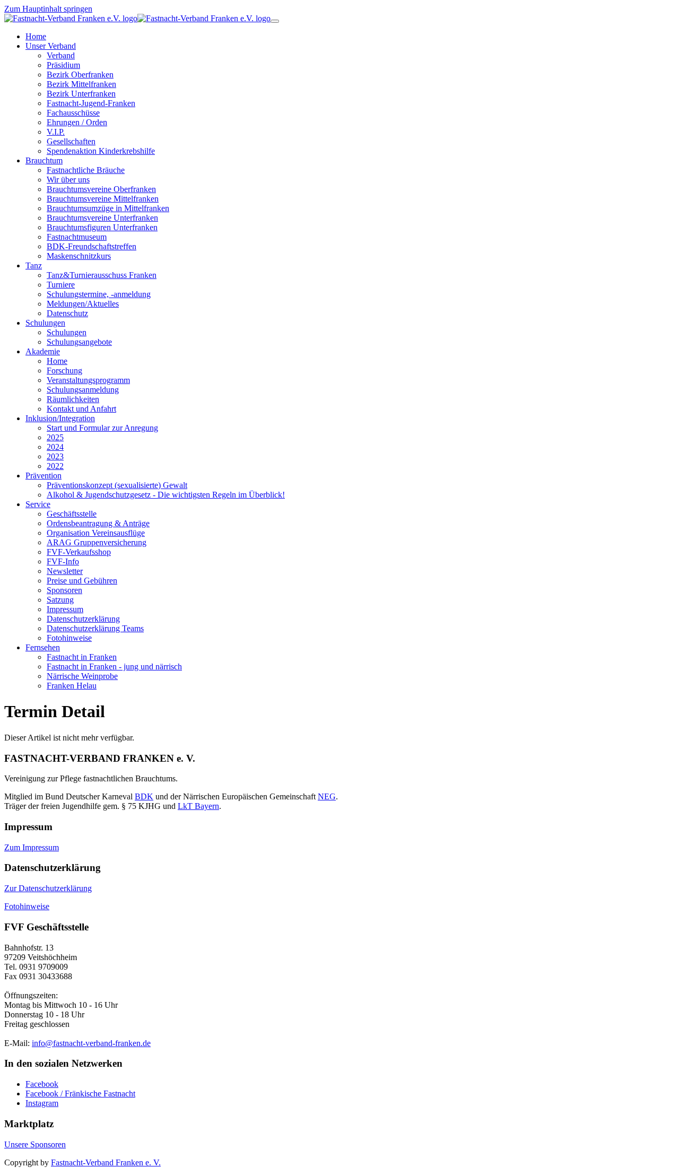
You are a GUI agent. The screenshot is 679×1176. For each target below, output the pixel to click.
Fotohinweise (26, 906)
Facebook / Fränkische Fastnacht (80, 1093)
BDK (144, 796)
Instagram (41, 1103)
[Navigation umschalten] (275, 21)
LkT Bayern (198, 806)
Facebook (41, 1083)
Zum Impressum (31, 847)
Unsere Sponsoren (35, 1144)
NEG (327, 796)
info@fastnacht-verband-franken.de (91, 1043)
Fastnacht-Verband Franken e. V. (106, 1162)
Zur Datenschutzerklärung (48, 888)
